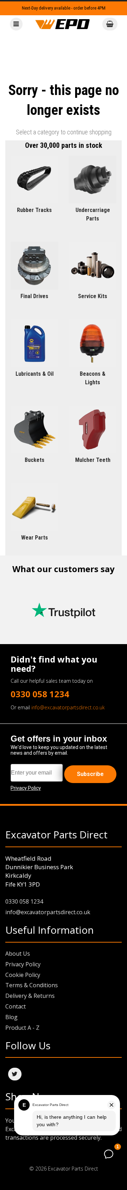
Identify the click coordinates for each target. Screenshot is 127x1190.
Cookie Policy (22, 975)
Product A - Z (22, 1028)
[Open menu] (16, 24)
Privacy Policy (23, 964)
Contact (15, 1006)
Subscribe (90, 774)
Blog (11, 1017)
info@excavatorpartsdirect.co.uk (68, 707)
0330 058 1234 (40, 694)
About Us (17, 953)
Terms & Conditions (31, 985)
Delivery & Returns (30, 996)
